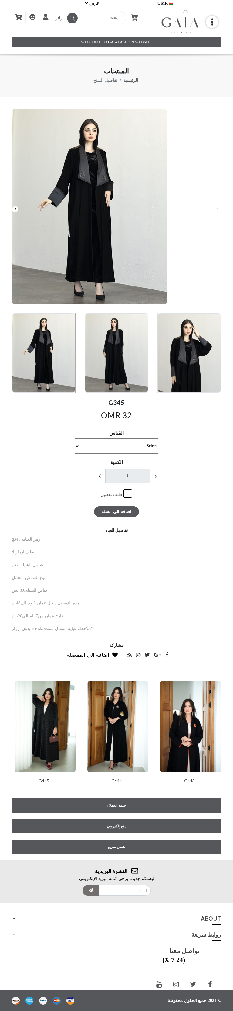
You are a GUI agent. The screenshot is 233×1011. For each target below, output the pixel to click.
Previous (218, 209)
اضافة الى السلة (116, 511)
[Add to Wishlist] (43, 781)
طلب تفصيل (111, 494)
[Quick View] (29, 781)
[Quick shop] (58, 781)
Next (15, 209)
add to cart (43, 739)
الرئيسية (130, 80)
